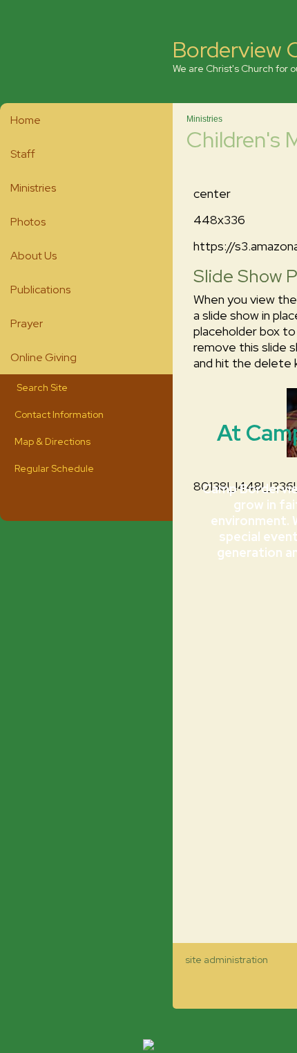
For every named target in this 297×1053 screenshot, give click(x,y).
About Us (33, 255)
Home (25, 120)
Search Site (39, 387)
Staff (22, 154)
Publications (40, 289)
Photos (28, 221)
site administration (226, 959)
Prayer (26, 323)
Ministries (33, 188)
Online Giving (43, 357)
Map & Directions (50, 441)
